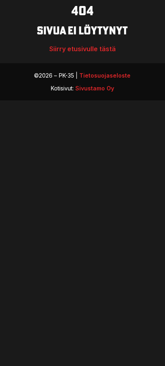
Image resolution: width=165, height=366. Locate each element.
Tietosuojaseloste (105, 75)
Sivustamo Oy (94, 88)
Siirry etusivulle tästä (82, 49)
